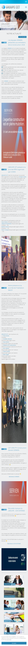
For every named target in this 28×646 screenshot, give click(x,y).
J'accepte (14, 643)
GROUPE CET (4, 175)
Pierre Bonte (4, 222)
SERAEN (9, 48)
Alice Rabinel (6, 348)
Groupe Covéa (22, 177)
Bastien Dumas (5, 226)
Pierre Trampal (5, 230)
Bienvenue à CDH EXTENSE (14, 543)
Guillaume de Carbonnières (9, 345)
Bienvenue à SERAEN (14, 476)
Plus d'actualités (23, 36)
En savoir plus (8, 639)
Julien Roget (6, 354)
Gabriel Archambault (6, 223)
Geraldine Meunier (7, 339)
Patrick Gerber (6, 351)
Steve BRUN (6, 342)
